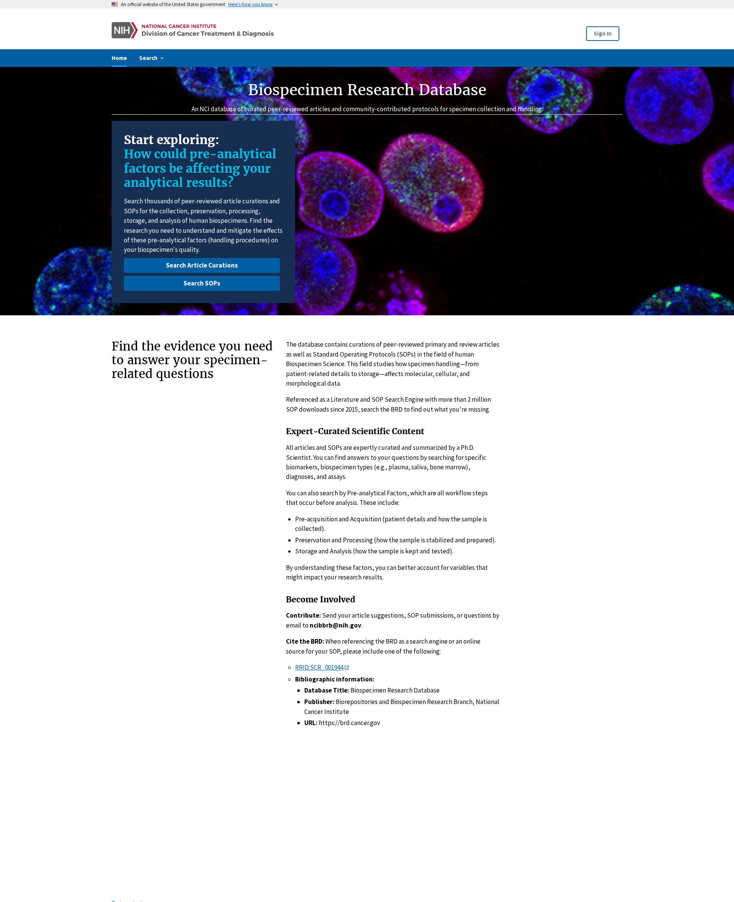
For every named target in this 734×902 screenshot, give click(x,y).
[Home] (265, 30)
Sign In (603, 33)
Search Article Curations (202, 265)
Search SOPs (202, 283)
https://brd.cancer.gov (349, 723)
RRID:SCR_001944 (319, 667)
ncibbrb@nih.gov (335, 625)
